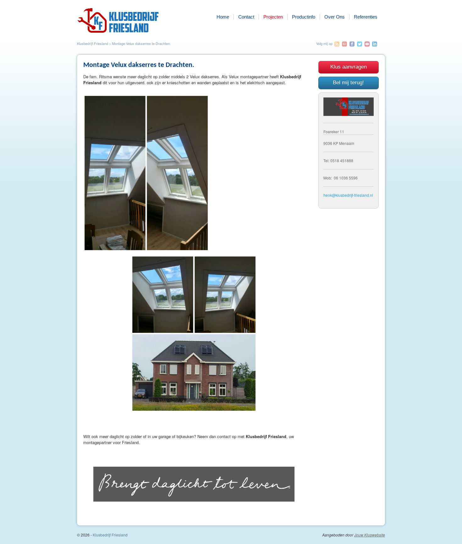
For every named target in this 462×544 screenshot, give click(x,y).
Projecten (273, 16)
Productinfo (303, 16)
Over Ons (334, 16)
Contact (246, 16)
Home (223, 16)
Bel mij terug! (348, 82)
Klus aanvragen (348, 67)
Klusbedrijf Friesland (92, 43)
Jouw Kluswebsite (369, 534)
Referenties (365, 16)
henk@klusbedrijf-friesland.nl (348, 195)
